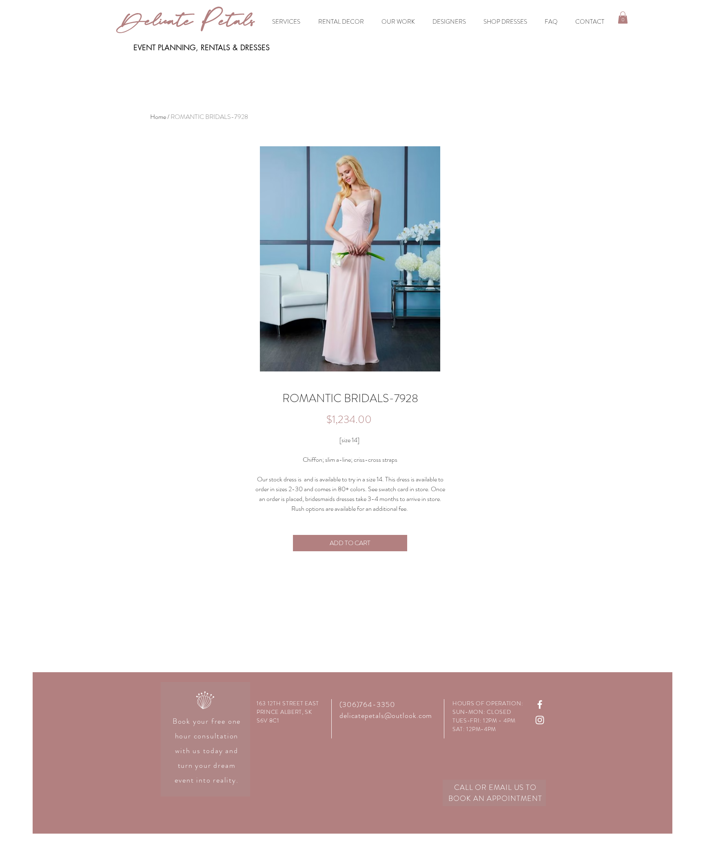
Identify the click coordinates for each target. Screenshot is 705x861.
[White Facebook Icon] (539, 704)
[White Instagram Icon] (539, 720)
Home (158, 116)
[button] (623, 17)
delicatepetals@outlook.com (385, 715)
